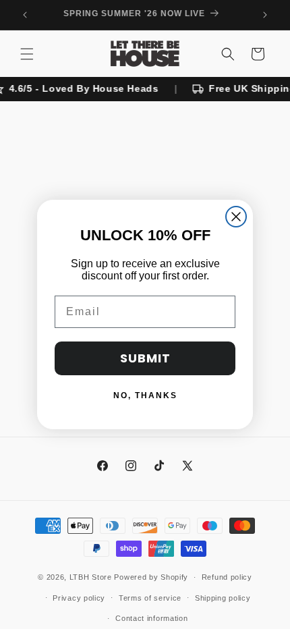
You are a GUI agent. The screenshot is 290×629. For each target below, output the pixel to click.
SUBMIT (145, 358)
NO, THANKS (145, 395)
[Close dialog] (236, 217)
